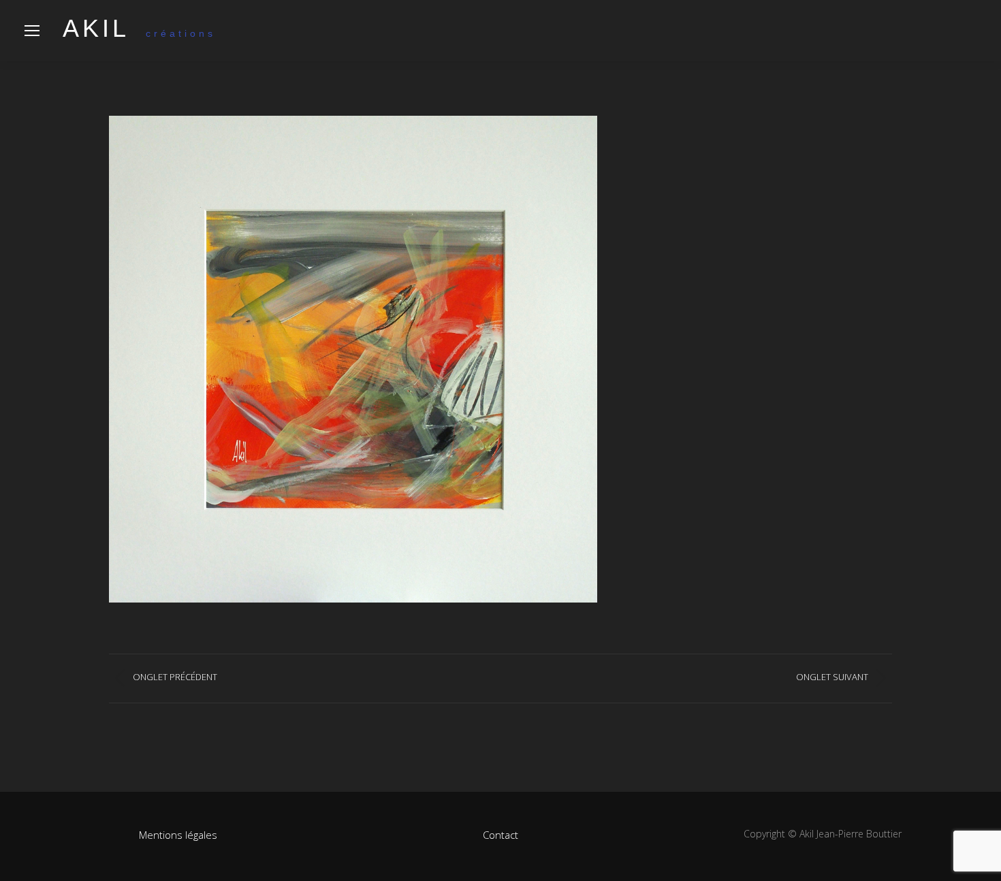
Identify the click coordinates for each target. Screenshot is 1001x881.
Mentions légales (178, 835)
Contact (500, 835)
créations (139, 33)
